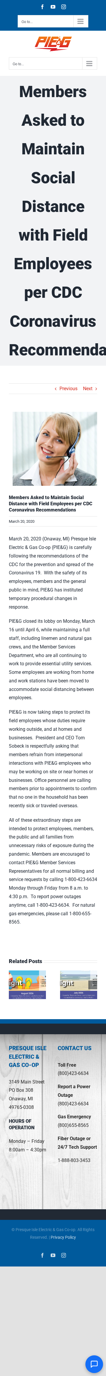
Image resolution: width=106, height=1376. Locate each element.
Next (87, 388)
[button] (13, 984)
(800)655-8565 (73, 1125)
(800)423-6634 (73, 1073)
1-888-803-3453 (74, 1160)
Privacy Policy (63, 1237)
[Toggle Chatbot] (94, 1364)
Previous (68, 388)
